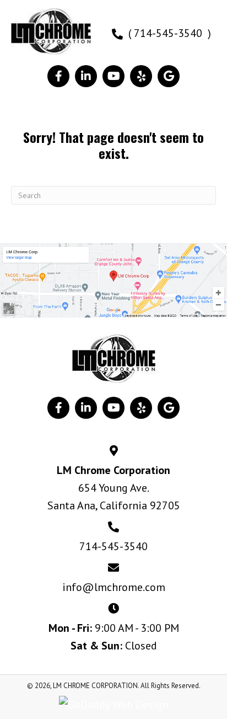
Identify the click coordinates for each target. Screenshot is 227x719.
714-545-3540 (113, 546)
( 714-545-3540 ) (169, 33)
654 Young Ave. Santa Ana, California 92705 (113, 497)
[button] (58, 76)
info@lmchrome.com (113, 587)
